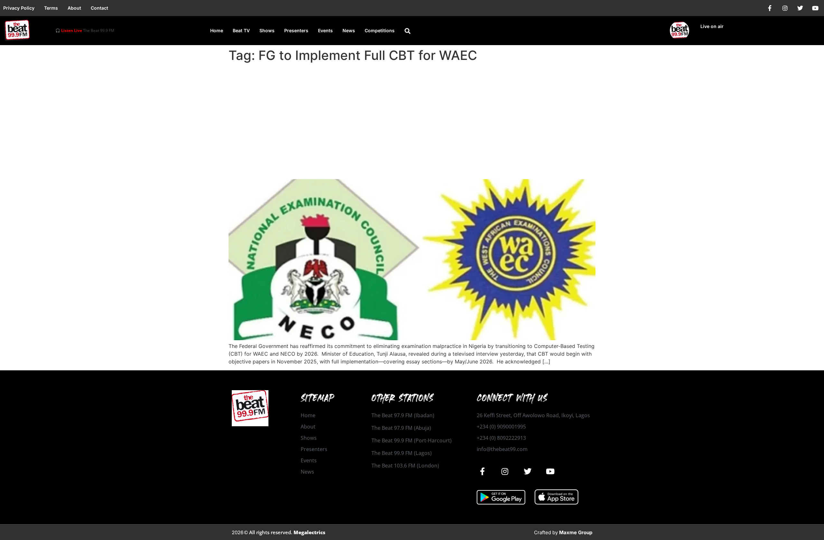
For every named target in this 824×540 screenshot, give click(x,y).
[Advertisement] (412, 113)
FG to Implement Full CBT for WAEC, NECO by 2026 (354, 167)
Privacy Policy (18, 8)
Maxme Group (575, 532)
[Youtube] (815, 8)
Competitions (380, 30)
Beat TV (241, 30)
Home (216, 30)
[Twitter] (800, 8)
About (74, 8)
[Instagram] (785, 8)
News (348, 30)
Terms (51, 8)
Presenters (296, 30)
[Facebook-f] (770, 8)
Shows (267, 30)
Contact (99, 8)
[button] (407, 31)
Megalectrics (309, 532)
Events (325, 30)
